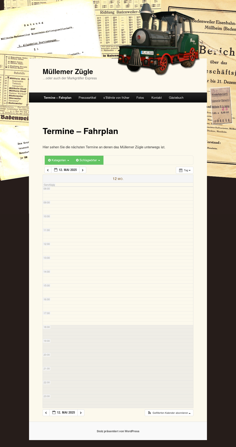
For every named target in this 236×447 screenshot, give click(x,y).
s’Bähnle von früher (116, 97)
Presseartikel (87, 97)
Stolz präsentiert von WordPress (118, 431)
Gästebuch (176, 97)
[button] (169, 413)
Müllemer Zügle (68, 71)
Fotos (140, 97)
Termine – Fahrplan (57, 97)
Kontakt (156, 97)
